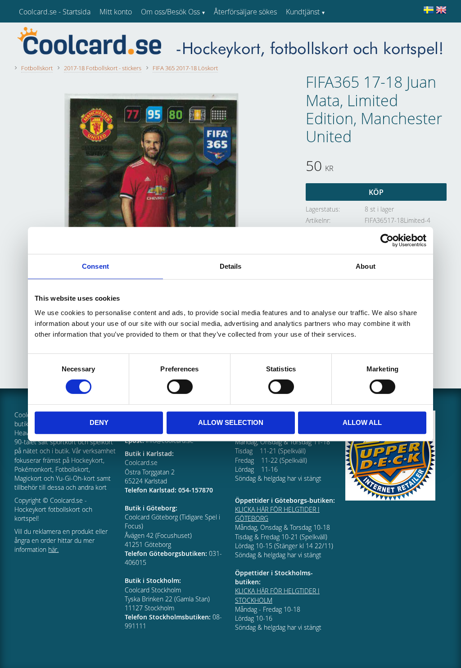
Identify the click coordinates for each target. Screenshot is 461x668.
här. (53, 549)
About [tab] (365, 266)
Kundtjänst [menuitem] (303, 12)
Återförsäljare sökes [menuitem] (245, 12)
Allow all (362, 422)
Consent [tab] (95, 266)
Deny (99, 422)
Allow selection (230, 422)
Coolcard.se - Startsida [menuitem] (54, 12)
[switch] (180, 386)
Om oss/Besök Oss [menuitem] (170, 12)
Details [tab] (231, 266)
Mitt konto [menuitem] (115, 12)
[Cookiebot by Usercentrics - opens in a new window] (387, 240)
